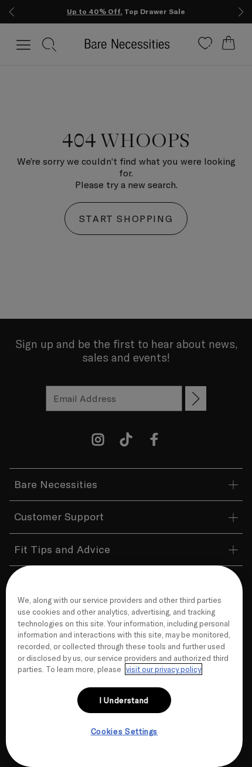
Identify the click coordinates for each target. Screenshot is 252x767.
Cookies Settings (124, 731)
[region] (124, 666)
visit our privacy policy (163, 669)
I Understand (124, 700)
